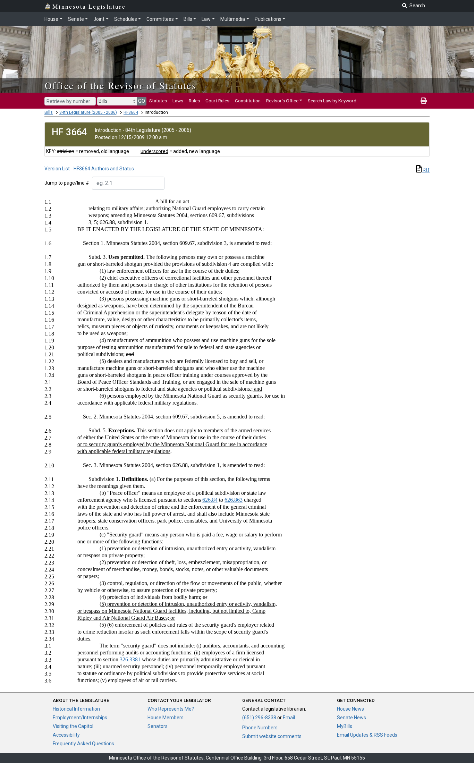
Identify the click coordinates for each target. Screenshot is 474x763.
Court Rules (217, 100)
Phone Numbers (260, 727)
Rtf (426, 170)
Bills (188, 19)
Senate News (351, 717)
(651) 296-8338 (259, 717)
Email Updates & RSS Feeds (367, 735)
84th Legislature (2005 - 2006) (88, 112)
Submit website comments (272, 736)
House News (350, 709)
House (51, 19)
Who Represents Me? (170, 709)
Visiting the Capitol (73, 726)
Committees (160, 19)
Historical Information (76, 709)
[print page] (424, 100)
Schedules (125, 19)
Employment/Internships (80, 717)
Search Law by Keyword (332, 100)
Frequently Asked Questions (83, 743)
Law (206, 19)
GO (141, 101)
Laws (177, 100)
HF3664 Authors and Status (104, 168)
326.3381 (130, 659)
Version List (57, 168)
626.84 (210, 500)
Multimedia (232, 19)
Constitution (248, 100)
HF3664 (131, 112)
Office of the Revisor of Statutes (120, 85)
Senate (76, 19)
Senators (157, 726)
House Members (165, 717)
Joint (98, 19)
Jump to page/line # (66, 183)
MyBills (344, 726)
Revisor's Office (282, 100)
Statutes (158, 100)
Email (289, 717)
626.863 (234, 500)
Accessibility (66, 735)
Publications (268, 19)
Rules (194, 100)
